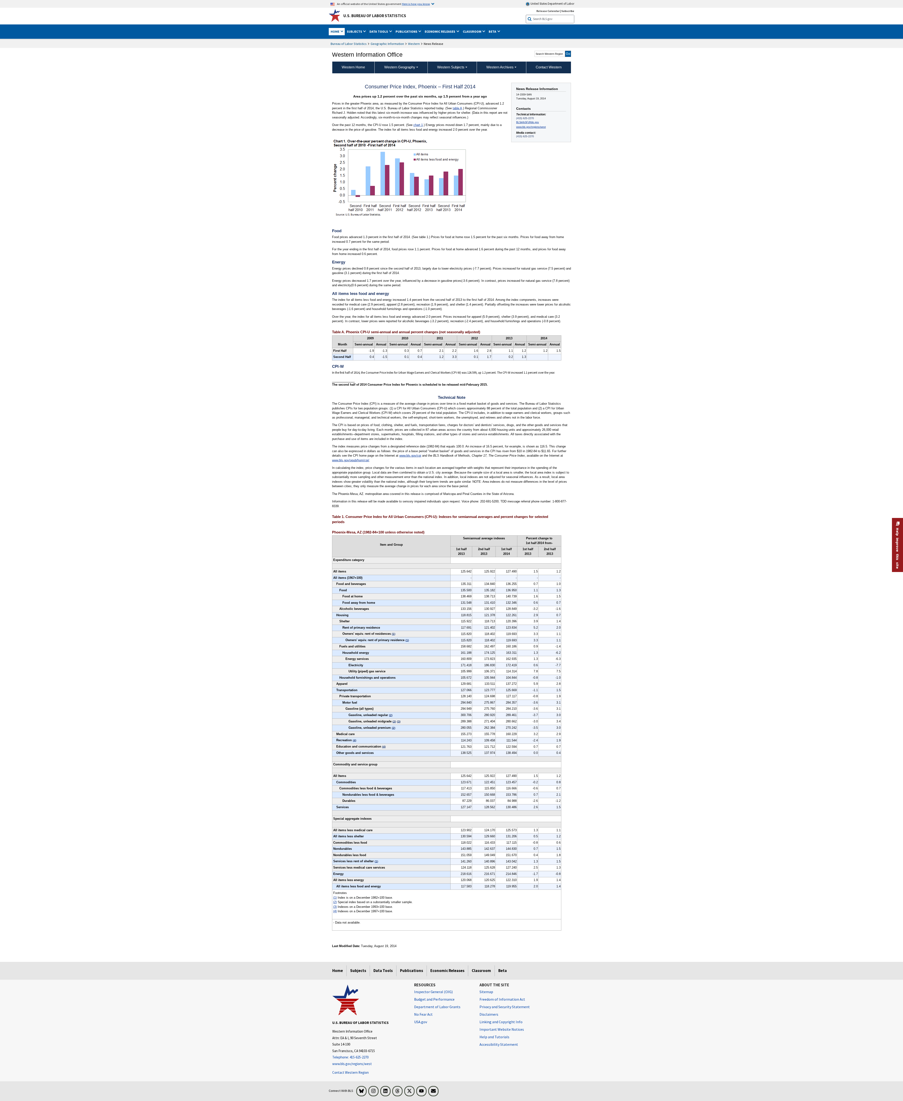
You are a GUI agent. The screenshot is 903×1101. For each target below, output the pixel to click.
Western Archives (500, 67)
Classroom (481, 970)
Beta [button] (493, 31)
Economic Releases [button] (440, 31)
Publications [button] (407, 31)
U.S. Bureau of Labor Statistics (374, 15)
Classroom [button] (472, 31)
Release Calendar (548, 11)
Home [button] (335, 31)
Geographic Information (387, 44)
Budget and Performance (434, 999)
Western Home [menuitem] (353, 67)
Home (337, 970)
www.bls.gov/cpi (410, 455)
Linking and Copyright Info (501, 1021)
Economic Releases (447, 970)
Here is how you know (416, 4)
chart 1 (418, 125)
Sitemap (486, 991)
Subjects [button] (355, 31)
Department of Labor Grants (437, 1006)
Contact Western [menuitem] (549, 67)
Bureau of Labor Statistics (349, 44)
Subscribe (567, 11)
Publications (411, 970)
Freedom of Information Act (502, 999)
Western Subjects (450, 67)
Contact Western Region (350, 1072)
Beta (502, 970)
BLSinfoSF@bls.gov (527, 122)
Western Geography (399, 67)
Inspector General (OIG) (433, 991)
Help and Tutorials (494, 1036)
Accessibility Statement (498, 1044)
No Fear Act (423, 1014)
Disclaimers (488, 1014)
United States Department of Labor (552, 4)
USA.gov (420, 1021)
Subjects (358, 970)
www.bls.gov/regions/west (531, 126)
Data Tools (383, 970)
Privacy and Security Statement (504, 1006)
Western (414, 44)
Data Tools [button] (379, 31)
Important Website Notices (501, 1029)
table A (457, 108)
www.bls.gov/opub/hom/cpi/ (350, 460)
